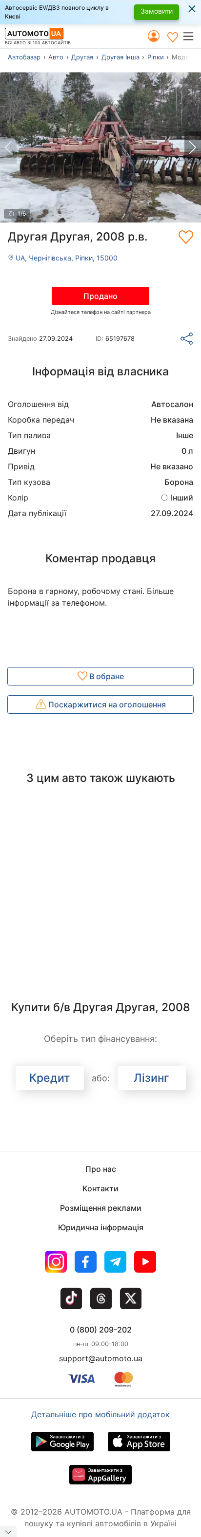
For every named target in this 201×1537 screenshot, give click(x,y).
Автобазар (24, 57)
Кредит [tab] (49, 1078)
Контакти (100, 1188)
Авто (55, 57)
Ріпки (155, 57)
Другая (82, 57)
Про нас (100, 1169)
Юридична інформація (100, 1227)
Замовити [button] (157, 11)
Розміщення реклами (100, 1208)
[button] (191, 36)
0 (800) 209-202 (101, 1329)
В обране (105, 676)
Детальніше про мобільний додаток (100, 1414)
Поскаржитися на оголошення (106, 704)
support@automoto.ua (100, 1358)
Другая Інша (120, 57)
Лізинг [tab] (151, 1078)
